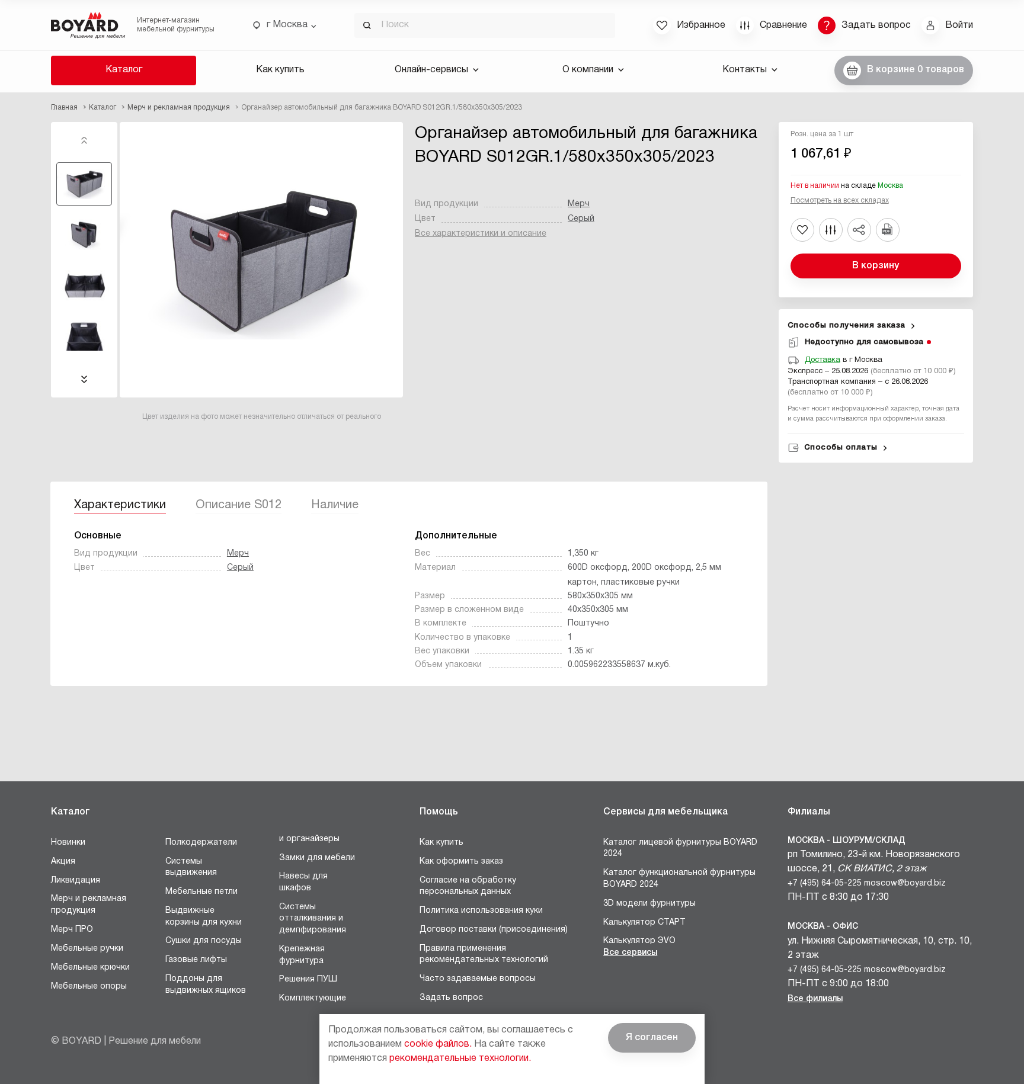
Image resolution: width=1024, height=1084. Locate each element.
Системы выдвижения (191, 867)
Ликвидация (75, 880)
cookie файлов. (438, 1044)
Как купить (280, 70)
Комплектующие (312, 998)
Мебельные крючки (90, 967)
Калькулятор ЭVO (639, 941)
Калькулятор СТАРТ (644, 922)
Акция (63, 861)
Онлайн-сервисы (431, 70)
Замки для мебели (317, 858)
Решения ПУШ (308, 979)
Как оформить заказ (461, 861)
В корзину (875, 266)
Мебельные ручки (87, 948)
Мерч (579, 204)
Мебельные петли (201, 892)
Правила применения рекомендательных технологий (484, 954)
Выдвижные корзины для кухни (203, 916)
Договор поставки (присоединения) (494, 930)
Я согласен (652, 1038)
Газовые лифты (196, 960)
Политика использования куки (481, 911)
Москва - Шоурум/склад (846, 841)
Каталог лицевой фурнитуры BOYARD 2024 (680, 848)
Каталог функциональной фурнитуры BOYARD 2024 (679, 879)
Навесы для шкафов (303, 882)
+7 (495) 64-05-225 (825, 883)
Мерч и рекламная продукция (88, 905)
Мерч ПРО (72, 930)
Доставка (822, 360)
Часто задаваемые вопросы (478, 979)
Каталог (123, 70)
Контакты (744, 70)
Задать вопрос (451, 998)
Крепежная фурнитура (302, 955)
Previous (84, 140)
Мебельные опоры (89, 986)
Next (84, 379)
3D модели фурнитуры (649, 903)
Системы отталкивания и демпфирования (312, 918)
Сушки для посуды (203, 941)
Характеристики (120, 505)
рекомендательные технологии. (460, 1058)
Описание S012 (238, 505)
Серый (581, 219)
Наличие (335, 505)
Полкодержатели (201, 842)
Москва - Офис (823, 927)
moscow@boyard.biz (905, 883)
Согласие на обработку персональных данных (468, 886)
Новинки (68, 842)
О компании (587, 70)
